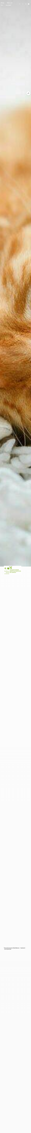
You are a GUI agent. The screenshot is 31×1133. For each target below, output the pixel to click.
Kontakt (8, 5)
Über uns (10, 3)
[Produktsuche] (28, 93)
